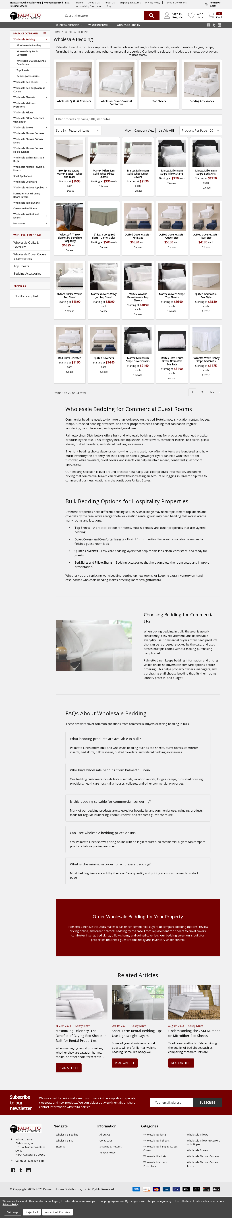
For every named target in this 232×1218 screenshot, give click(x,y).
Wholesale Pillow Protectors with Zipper (28, 119)
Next (214, 392)
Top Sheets (23, 70)
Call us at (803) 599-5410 (30, 1160)
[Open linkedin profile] (219, 25)
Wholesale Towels (23, 127)
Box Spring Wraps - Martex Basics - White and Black (69, 174)
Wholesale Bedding (24, 39)
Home (79, 2)
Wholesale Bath (65, 1140)
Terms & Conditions (176, 2)
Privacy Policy (152, 2)
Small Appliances (22, 176)
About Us (110, 2)
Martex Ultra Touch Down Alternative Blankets (172, 361)
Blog (109, 6)
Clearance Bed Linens (25, 208)
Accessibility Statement (89, 6)
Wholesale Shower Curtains (28, 133)
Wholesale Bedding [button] (67, 25)
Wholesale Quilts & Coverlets (27, 53)
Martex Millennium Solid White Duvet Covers (138, 174)
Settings (12, 1212)
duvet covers (209, 51)
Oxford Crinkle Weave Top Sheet (69, 295)
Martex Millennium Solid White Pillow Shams (104, 174)
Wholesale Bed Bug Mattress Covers (29, 89)
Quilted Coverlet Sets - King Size (138, 236)
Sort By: (61, 131)
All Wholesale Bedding (29, 45)
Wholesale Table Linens (26, 202)
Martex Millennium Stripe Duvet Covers (138, 359)
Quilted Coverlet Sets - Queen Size (172, 236)
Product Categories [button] (25, 33)
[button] (138, 55)
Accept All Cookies (57, 1212)
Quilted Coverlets (104, 358)
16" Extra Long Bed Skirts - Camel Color (103, 236)
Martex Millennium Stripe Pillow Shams (171, 172)
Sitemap (60, 1146)
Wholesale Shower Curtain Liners (28, 140)
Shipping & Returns (130, 2)
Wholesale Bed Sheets (25, 82)
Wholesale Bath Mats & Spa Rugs (28, 159)
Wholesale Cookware (25, 181)
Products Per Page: (195, 131)
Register (178, 17)
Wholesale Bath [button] (98, 25)
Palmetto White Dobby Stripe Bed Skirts (206, 359)
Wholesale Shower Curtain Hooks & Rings (28, 150)
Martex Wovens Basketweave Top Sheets (137, 297)
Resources (19, 223)
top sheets (192, 51)
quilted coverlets (87, 444)
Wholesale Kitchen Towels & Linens (28, 168)
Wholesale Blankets (24, 97)
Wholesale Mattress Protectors (24, 105)
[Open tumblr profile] (214, 25)
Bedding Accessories (28, 76)
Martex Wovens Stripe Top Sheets (172, 295)
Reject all (32, 1212)
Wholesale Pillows (23, 112)
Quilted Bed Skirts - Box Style (206, 295)
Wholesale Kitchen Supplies (28, 187)
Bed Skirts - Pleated (69, 358)
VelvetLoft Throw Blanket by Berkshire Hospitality (70, 238)
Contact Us (94, 2)
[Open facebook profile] (208, 25)
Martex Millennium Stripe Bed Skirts (206, 172)
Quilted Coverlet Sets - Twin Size (206, 236)
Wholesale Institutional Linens (26, 215)
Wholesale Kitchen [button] (128, 25)
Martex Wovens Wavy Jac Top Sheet (104, 295)
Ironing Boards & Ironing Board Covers (26, 195)
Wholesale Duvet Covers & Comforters (31, 62)
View (128, 131)
